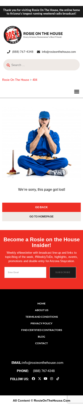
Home (41, 303)
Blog (41, 336)
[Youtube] (45, 378)
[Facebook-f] (33, 378)
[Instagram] (51, 378)
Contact (41, 343)
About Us (41, 310)
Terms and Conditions (41, 316)
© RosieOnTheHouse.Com (50, 400)
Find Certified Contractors (41, 330)
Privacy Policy (41, 323)
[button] (77, 91)
